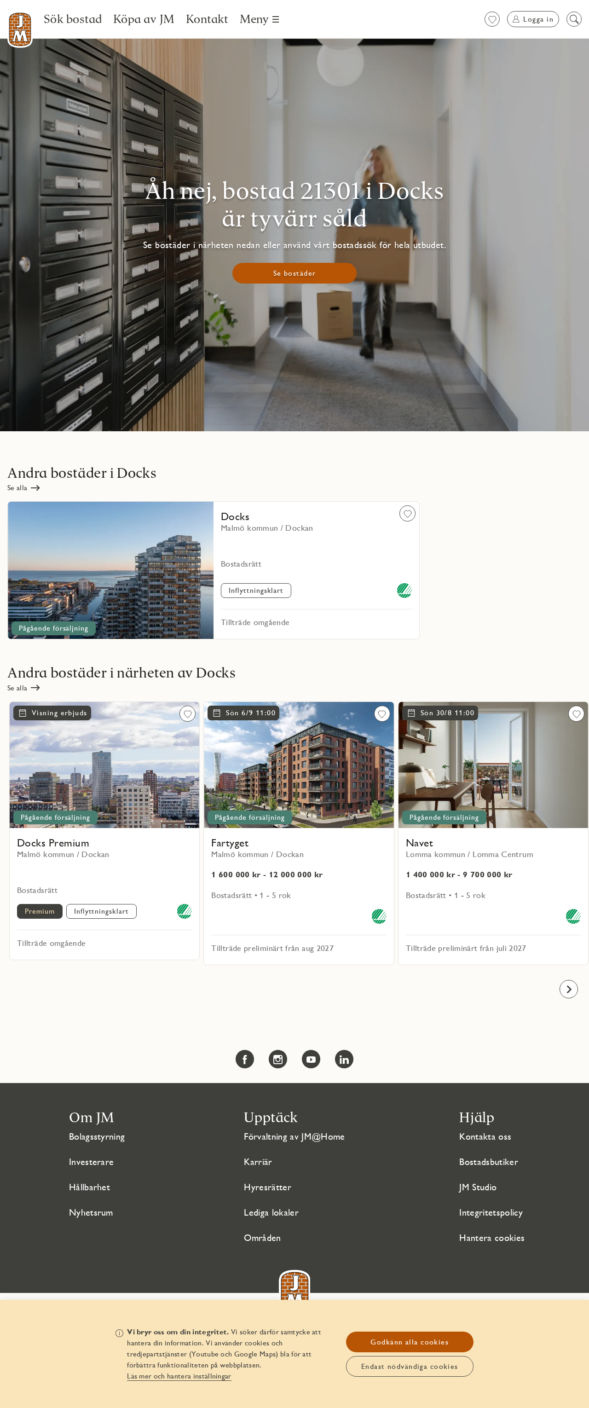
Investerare (91, 1161)
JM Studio (478, 1187)
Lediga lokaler (271, 1212)
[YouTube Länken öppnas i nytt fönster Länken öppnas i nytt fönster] (311, 1059)
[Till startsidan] (20, 29)
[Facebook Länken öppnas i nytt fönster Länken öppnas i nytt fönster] (245, 1059)
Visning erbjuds (59, 712)
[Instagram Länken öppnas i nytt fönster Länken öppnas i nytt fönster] (278, 1059)
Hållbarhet (89, 1187)
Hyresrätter (267, 1187)
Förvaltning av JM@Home (294, 1136)
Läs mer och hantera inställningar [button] (179, 1376)
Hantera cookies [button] (492, 1237)
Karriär (258, 1161)
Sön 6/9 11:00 (251, 712)
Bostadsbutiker (488, 1161)
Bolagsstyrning (97, 1136)
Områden (262, 1237)
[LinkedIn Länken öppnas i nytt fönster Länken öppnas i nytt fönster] (344, 1059)
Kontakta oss (485, 1136)
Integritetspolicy (490, 1212)
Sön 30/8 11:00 (447, 712)
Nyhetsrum (91, 1212)
